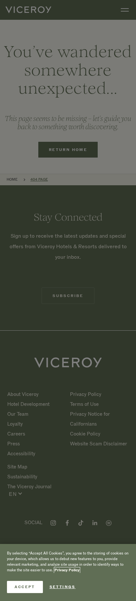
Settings (63, 587)
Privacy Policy (67, 570)
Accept (25, 587)
